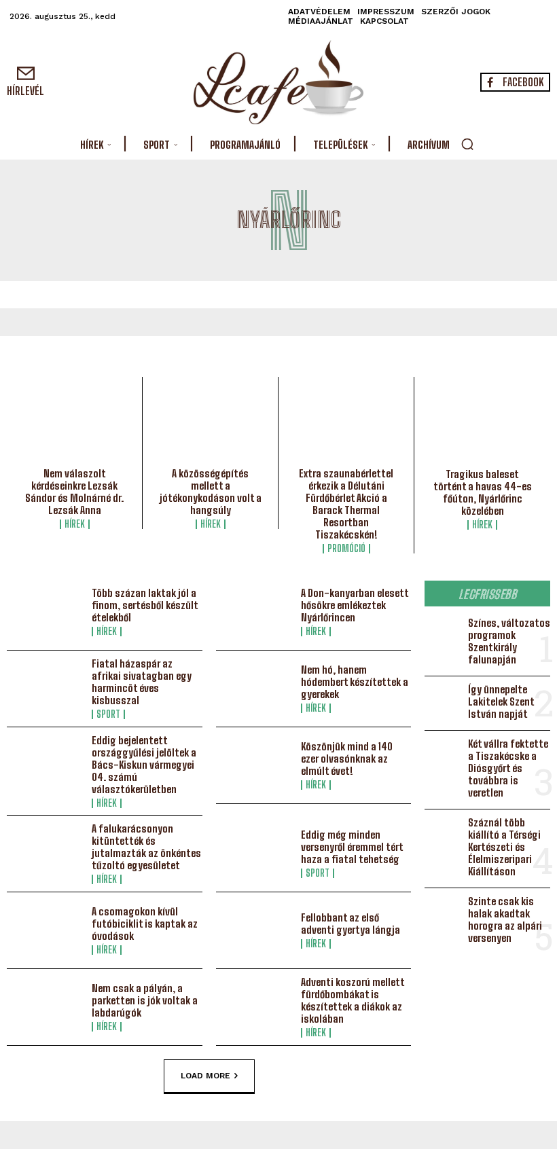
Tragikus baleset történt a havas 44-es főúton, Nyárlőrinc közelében (482, 492)
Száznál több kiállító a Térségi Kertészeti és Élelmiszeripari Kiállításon (504, 846)
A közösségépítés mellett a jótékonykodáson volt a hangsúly (211, 491)
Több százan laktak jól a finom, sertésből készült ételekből (145, 605)
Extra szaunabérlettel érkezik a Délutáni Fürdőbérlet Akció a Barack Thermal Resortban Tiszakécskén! (346, 504)
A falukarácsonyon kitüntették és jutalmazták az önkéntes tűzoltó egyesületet (146, 846)
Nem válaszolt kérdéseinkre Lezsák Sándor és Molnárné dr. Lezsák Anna (74, 491)
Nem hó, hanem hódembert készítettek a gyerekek (354, 681)
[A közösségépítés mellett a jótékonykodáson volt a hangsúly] (210, 425)
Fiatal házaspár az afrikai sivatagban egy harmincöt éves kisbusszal (142, 681)
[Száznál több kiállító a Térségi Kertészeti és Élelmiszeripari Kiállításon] (444, 833)
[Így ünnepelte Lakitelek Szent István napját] (444, 700)
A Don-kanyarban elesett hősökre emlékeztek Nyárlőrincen (355, 605)
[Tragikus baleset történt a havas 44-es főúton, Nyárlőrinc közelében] (482, 426)
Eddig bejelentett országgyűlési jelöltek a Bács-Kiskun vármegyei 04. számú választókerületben (144, 764)
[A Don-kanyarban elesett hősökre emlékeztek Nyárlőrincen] (255, 612)
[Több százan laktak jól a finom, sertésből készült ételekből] (46, 612)
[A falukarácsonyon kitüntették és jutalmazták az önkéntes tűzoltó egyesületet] (46, 853)
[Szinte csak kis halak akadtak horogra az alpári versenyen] (444, 912)
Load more (205, 1075)
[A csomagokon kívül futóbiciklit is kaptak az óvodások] (46, 930)
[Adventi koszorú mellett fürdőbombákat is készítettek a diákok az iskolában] (255, 1007)
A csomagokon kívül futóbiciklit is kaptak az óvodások (145, 923)
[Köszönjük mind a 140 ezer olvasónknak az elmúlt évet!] (255, 765)
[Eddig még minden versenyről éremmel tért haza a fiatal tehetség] (255, 853)
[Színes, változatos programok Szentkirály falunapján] (444, 634)
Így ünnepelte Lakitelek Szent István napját (501, 701)
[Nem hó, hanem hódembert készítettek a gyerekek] (255, 688)
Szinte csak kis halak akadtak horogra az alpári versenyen (505, 919)
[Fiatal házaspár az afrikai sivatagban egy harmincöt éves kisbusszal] (46, 688)
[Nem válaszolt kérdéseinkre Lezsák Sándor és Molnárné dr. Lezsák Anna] (74, 425)
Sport (108, 714)
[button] (467, 144)
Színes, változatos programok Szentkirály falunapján (509, 641)
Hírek (75, 524)
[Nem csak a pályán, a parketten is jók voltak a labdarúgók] (46, 1007)
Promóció (346, 548)
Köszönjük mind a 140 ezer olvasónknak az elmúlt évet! (347, 758)
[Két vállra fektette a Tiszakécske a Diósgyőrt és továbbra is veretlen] (444, 754)
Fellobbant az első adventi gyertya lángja (350, 923)
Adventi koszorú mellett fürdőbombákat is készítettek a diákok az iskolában (353, 1000)
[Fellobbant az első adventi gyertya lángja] (255, 930)
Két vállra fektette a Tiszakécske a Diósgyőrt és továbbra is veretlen (508, 768)
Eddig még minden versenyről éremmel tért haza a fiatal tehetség (352, 846)
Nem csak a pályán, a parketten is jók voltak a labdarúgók (145, 1000)
